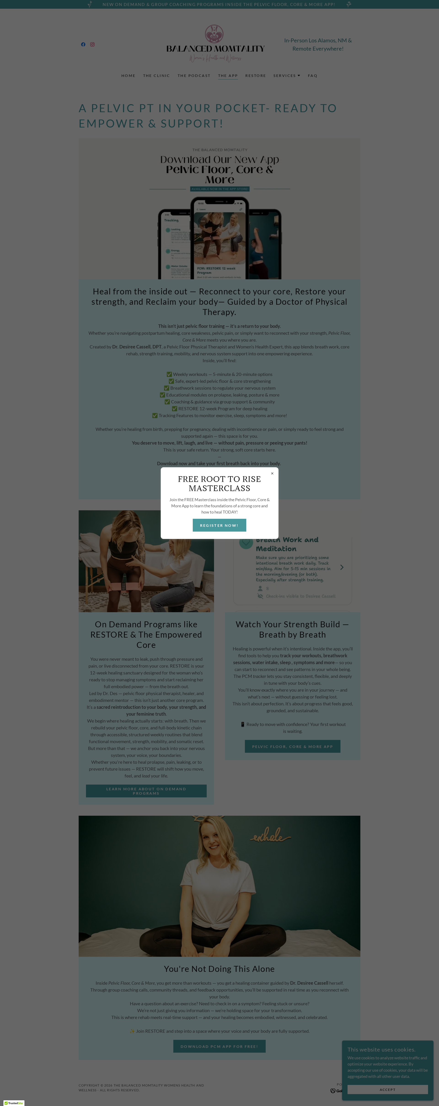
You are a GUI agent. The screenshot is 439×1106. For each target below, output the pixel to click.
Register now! (219, 525)
